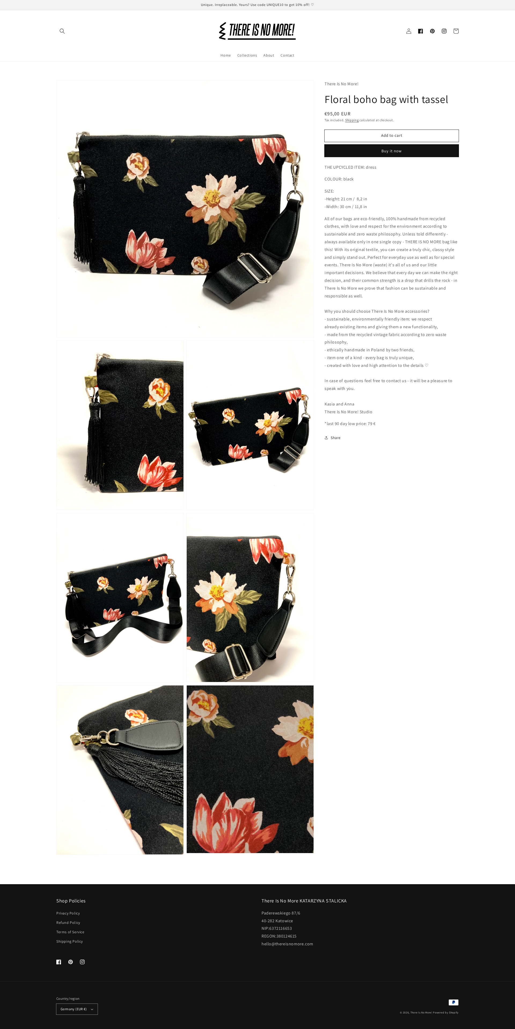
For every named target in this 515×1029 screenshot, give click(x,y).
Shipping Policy (69, 941)
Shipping (352, 120)
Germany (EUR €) (74, 1009)
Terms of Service (70, 932)
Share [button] (336, 437)
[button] (62, 31)
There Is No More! (421, 1012)
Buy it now (391, 150)
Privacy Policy (68, 913)
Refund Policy (68, 922)
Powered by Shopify (446, 1012)
